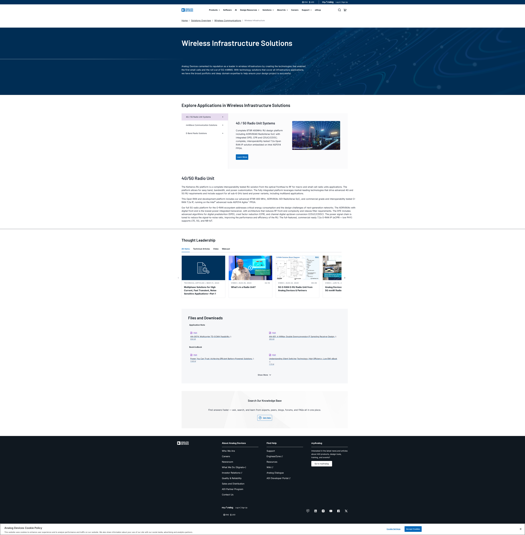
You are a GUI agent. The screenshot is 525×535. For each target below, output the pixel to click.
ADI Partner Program (232, 489)
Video (216, 249)
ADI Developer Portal (277, 478)
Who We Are (228, 450)
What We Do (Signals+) (234, 467)
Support (271, 450)
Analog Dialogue (275, 472)
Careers (226, 456)
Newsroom (227, 461)
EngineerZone (274, 456)
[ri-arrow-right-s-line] (345, 278)
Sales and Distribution (233, 483)
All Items (186, 249)
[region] (262, 529)
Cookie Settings (393, 529)
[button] (205, 125)
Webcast (226, 249)
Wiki (269, 467)
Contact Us (227, 494)
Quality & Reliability (232, 478)
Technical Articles (201, 249)
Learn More (242, 157)
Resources (272, 461)
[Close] (521, 529)
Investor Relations (231, 472)
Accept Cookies (413, 529)
